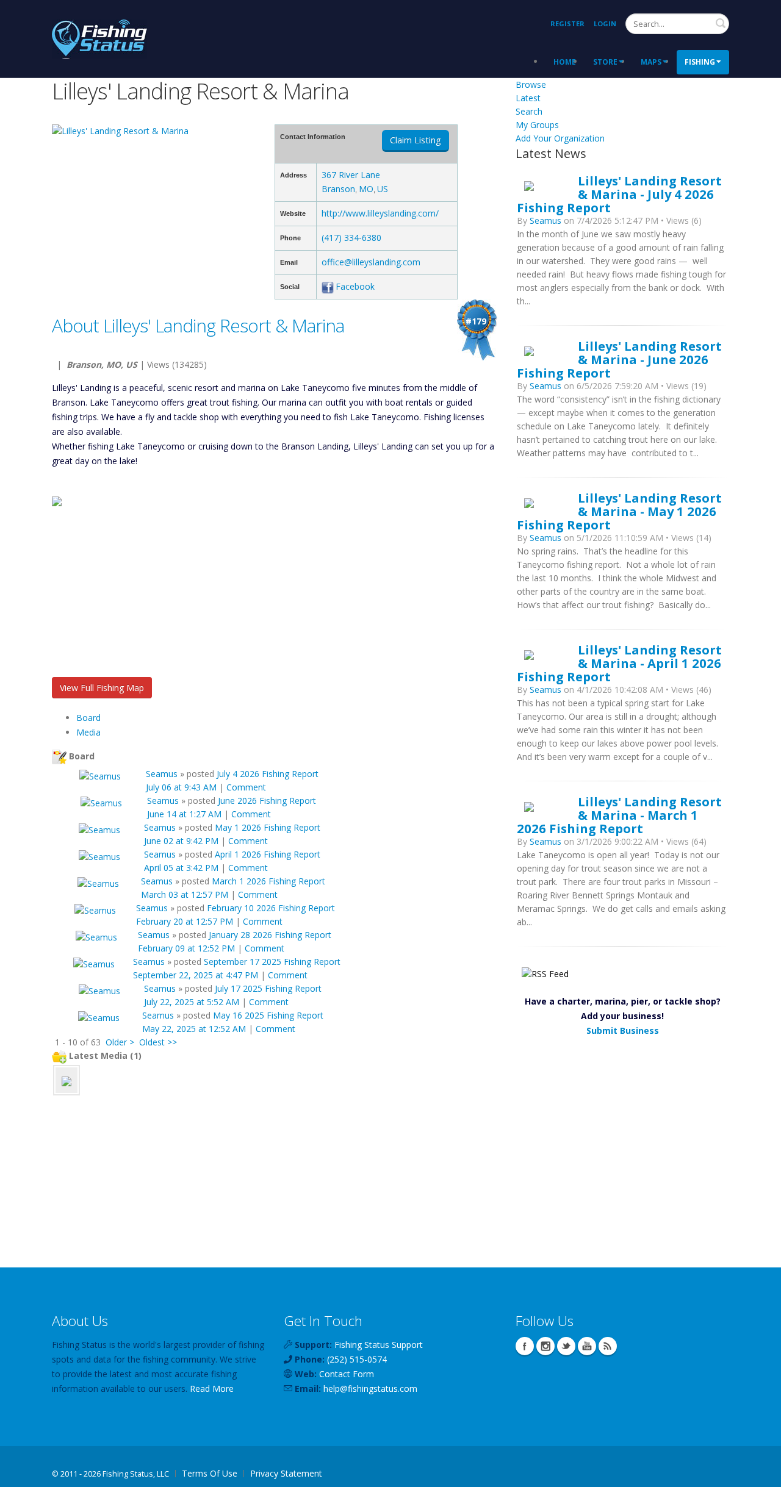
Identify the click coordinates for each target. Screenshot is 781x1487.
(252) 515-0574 (357, 1359)
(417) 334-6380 (351, 237)
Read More (212, 1388)
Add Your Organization (560, 138)
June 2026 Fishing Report (267, 800)
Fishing (700, 62)
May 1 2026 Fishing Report (267, 827)
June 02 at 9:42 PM (181, 841)
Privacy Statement (286, 1473)
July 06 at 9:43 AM (181, 787)
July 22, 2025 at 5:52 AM (191, 1002)
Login (605, 23)
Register (567, 23)
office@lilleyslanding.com (371, 262)
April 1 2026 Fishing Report (267, 854)
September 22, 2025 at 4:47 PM (195, 975)
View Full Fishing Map (102, 687)
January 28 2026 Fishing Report (270, 935)
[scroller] (760, 1472)
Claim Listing (415, 140)
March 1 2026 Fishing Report (268, 881)
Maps (651, 62)
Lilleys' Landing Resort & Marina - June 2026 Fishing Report (619, 359)
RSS (608, 1346)
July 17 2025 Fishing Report (268, 988)
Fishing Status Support (378, 1344)
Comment (246, 787)
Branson (338, 189)
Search (720, 23)
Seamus (162, 773)
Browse (531, 84)
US (382, 189)
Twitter (566, 1346)
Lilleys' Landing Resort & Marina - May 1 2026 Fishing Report (619, 511)
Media (88, 732)
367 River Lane (351, 175)
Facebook (355, 286)
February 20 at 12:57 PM (184, 921)
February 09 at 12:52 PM (186, 948)
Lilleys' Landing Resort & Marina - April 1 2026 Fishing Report (619, 663)
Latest (528, 98)
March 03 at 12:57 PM (184, 894)
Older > (120, 1042)
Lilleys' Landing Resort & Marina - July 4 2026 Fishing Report (619, 194)
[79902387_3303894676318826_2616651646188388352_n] (66, 1080)
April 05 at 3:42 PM (181, 867)
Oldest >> (158, 1042)
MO (366, 189)
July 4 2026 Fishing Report (268, 773)
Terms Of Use (209, 1473)
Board (88, 717)
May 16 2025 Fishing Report (268, 1015)
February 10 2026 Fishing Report (271, 908)
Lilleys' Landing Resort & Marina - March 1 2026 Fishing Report (619, 815)
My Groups (537, 125)
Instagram (545, 1346)
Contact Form (346, 1374)
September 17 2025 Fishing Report (272, 961)
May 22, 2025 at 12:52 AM (194, 1028)
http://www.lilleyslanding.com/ (380, 213)
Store (605, 62)
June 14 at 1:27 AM (184, 814)
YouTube (587, 1346)
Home (564, 62)
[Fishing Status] (99, 37)
